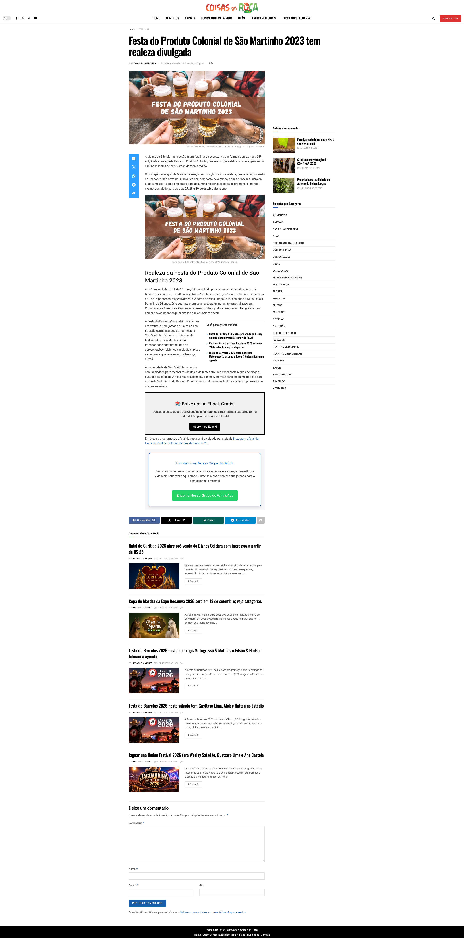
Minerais (279, 312)
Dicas (276, 264)
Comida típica (282, 250)
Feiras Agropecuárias (296, 18)
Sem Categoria (282, 375)
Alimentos (172, 18)
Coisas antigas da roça (216, 18)
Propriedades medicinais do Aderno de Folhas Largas (313, 181)
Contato (265, 935)
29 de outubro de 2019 (310, 188)
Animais (190, 18)
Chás (241, 18)
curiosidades (282, 257)
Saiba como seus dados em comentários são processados (213, 912)
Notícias (278, 319)
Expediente (225, 935)
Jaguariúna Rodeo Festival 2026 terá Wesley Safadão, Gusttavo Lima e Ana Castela (196, 755)
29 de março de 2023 (309, 168)
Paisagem (279, 340)
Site (201, 885)
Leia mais (193, 581)
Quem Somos (210, 935)
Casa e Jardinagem (285, 229)
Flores (277, 291)
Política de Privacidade (246, 935)
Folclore (279, 298)
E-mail (133, 885)
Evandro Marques (145, 63)
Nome (133, 869)
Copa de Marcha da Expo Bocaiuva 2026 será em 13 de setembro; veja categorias (235, 345)
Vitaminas (279, 388)
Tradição (279, 381)
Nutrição (279, 326)
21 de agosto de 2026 (167, 558)
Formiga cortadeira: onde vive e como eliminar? (315, 141)
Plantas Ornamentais (287, 354)
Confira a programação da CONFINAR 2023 (312, 161)
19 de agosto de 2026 (167, 761)
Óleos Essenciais (284, 333)
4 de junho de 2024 (308, 147)
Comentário (137, 823)
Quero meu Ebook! (205, 427)
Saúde (277, 368)
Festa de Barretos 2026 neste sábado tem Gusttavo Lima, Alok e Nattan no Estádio (196, 705)
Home (156, 18)
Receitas (278, 361)
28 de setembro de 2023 (173, 63)
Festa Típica (144, 29)
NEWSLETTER (450, 18)
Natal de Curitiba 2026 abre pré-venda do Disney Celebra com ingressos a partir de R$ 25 (235, 336)
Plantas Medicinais (263, 18)
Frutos (278, 305)
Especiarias (281, 271)
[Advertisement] (304, 93)
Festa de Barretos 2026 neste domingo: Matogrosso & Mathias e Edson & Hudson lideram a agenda (236, 356)
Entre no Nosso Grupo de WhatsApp (204, 495)
